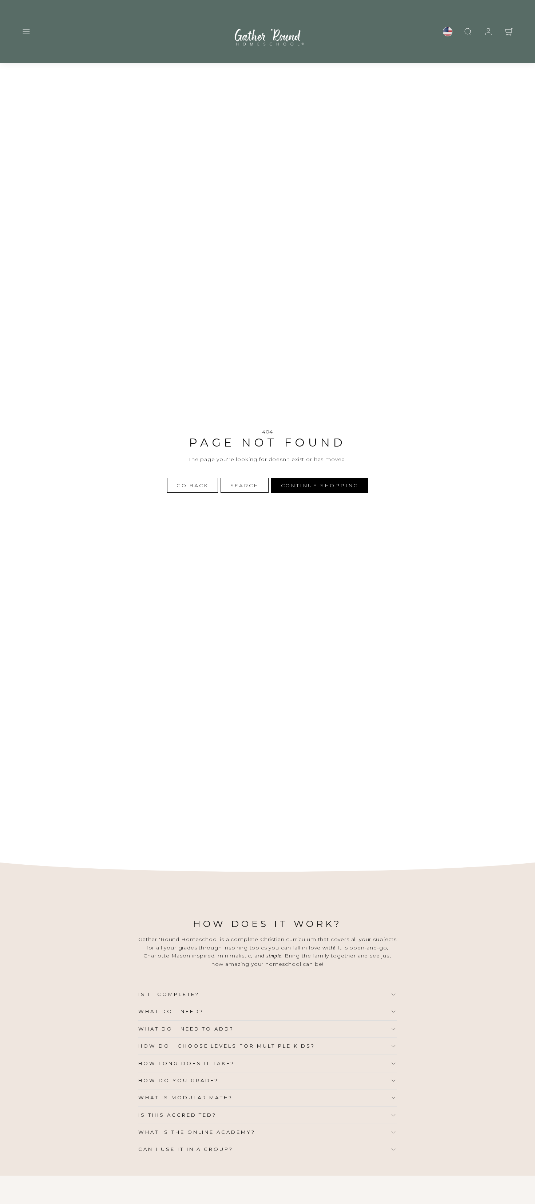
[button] (26, 31)
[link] (447, 31)
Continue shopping (320, 485)
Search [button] (244, 485)
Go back (193, 485)
